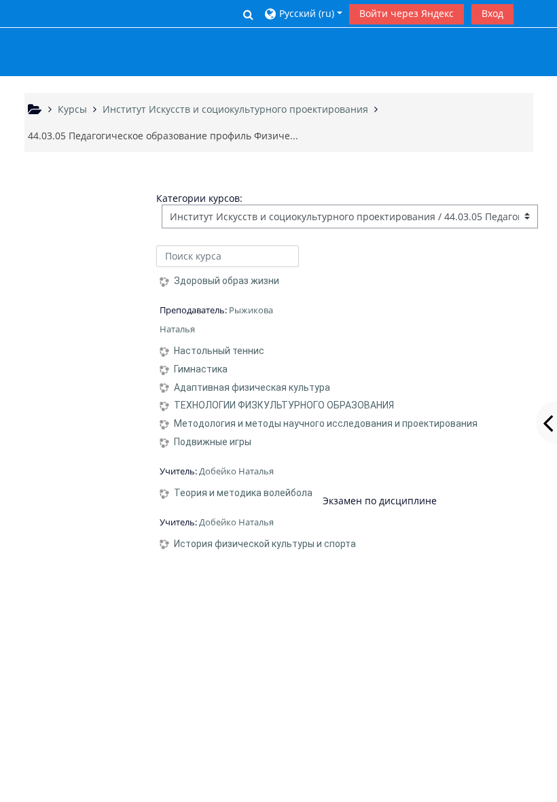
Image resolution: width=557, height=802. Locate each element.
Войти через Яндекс (406, 13)
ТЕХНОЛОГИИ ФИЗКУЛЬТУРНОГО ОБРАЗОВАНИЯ (284, 405)
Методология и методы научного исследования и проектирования (326, 423)
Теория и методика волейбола (243, 492)
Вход (492, 13)
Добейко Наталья (236, 471)
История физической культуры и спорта (265, 543)
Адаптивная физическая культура (252, 387)
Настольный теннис (219, 350)
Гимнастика (201, 369)
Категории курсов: (199, 198)
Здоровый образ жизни (226, 280)
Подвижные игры (212, 441)
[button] (247, 14)
